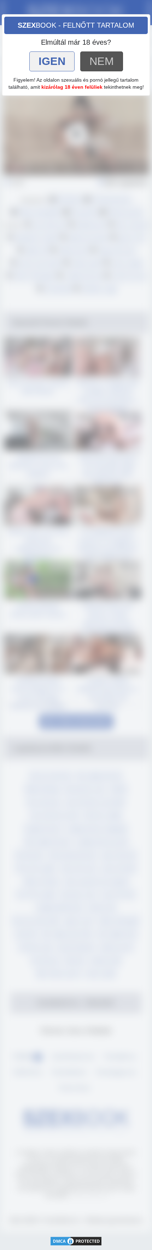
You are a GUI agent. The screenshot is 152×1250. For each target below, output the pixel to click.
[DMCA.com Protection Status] (76, 1241)
